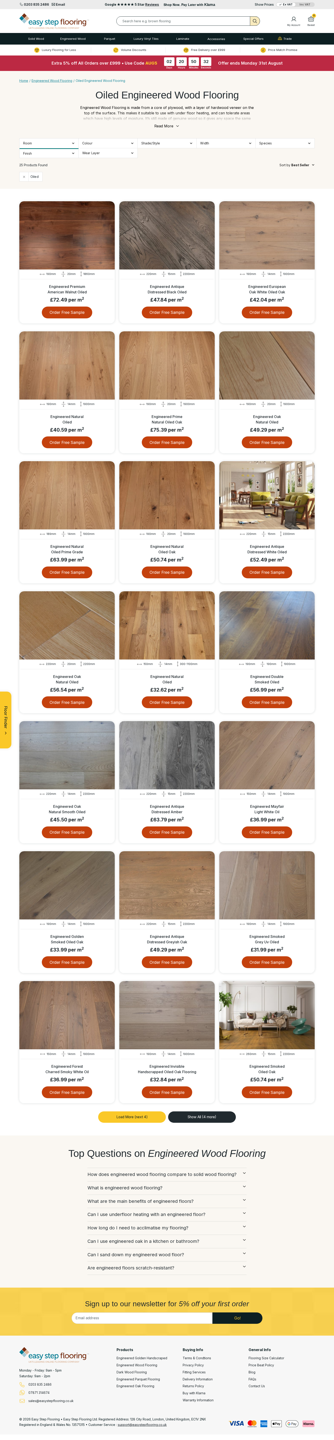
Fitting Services (194, 1372)
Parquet (109, 38)
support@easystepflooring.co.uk (142, 1425)
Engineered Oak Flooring (135, 1386)
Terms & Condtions (197, 1358)
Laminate (182, 38)
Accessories (216, 39)
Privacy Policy (193, 1365)
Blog (252, 1372)
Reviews (152, 4)
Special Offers (253, 38)
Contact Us (257, 1386)
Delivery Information (198, 1379)
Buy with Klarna (194, 1393)
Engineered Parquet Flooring (138, 1379)
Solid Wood (36, 38)
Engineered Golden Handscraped (142, 1358)
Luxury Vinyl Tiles (146, 38)
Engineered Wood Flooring (137, 1365)
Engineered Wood (73, 38)
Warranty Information (198, 1400)
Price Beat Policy (261, 1365)
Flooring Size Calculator (266, 1358)
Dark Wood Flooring (132, 1372)
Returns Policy (193, 1386)
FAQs (252, 1379)
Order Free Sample (67, 312)
